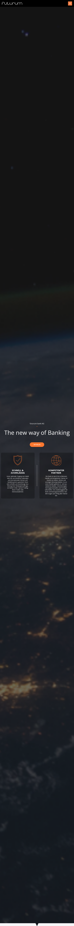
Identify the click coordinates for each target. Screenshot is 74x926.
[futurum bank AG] (16, 3)
